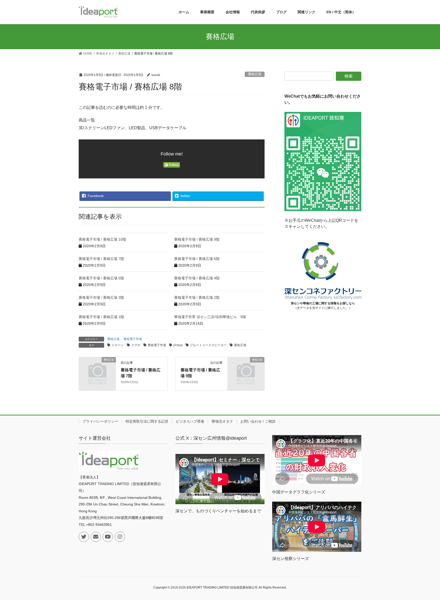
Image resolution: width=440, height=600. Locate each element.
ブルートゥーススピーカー (208, 345)
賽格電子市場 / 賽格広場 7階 (101, 259)
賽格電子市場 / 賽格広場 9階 (196, 239)
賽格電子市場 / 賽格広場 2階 (196, 297)
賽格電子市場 (132, 339)
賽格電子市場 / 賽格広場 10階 (102, 239)
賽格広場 (254, 74)
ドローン (118, 345)
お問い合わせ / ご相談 (258, 421)
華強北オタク (222, 421)
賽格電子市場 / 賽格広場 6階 (196, 259)
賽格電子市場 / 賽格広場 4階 (196, 278)
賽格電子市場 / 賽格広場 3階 (101, 297)
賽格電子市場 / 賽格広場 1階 (101, 317)
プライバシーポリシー (100, 421)
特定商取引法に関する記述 (147, 421)
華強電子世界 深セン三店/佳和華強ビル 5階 (210, 317)
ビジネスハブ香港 (190, 421)
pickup (178, 345)
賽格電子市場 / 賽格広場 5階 (101, 278)
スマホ (135, 345)
